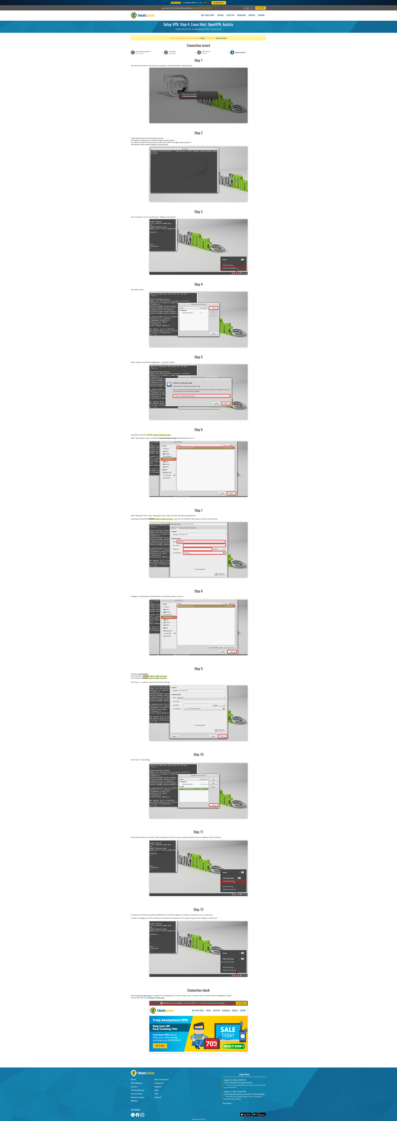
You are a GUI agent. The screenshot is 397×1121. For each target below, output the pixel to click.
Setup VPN (230, 15)
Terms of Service (137, 1090)
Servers (252, 15)
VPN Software (136, 1083)
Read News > (228, 1103)
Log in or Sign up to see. (162, 435)
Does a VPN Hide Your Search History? (238, 1082)
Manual (158, 1097)
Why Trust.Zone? (208, 15)
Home (133, 1079)
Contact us (159, 1083)
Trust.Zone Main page (143, 996)
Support (261, 15)
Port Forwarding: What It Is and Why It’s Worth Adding (244, 1094)
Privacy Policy (136, 1094)
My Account (260, 8)
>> (202, 8)
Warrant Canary (137, 1097)
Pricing (220, 15)
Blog (156, 1090)
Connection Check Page (155, 998)
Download (241, 15)
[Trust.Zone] (142, 15)
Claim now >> (218, 3)
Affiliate (134, 1101)
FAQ (156, 1094)
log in (203, 38)
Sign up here (221, 38)
